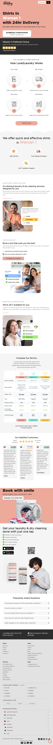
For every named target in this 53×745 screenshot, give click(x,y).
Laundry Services (7, 670)
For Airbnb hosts (7, 664)
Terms (29, 649)
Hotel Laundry (6, 679)
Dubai (8, 703)
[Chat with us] (50, 741)
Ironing (5, 673)
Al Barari (30, 693)
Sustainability (31, 657)
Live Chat (5, 312)
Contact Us (6, 651)
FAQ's (4, 649)
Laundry (5, 675)
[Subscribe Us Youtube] (44, 739)
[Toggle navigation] (48, 2)
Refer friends (31, 645)
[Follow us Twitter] (41, 739)
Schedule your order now (13, 498)
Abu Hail (7, 687)
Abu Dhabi (32, 703)
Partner (29, 647)
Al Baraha (7, 693)
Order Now (26, 123)
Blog (29, 651)
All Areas (5, 653)
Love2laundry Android (34, 666)
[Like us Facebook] (39, 739)
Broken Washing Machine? (35, 653)
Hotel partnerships (32, 659)
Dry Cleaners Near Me (8, 666)
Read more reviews (9, 50)
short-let (17, 633)
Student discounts (32, 655)
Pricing (4, 647)
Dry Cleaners (6, 677)
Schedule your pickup (17, 34)
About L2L (6, 645)
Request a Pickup (8, 198)
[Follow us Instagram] (46, 739)
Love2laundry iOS (32, 664)
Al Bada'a (31, 690)
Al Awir (7, 690)
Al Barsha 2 (31, 696)
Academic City (32, 687)
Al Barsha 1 (8, 696)
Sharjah (20, 703)
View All (22, 685)
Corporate (5, 672)
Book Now (42, 2)
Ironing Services (7, 668)
